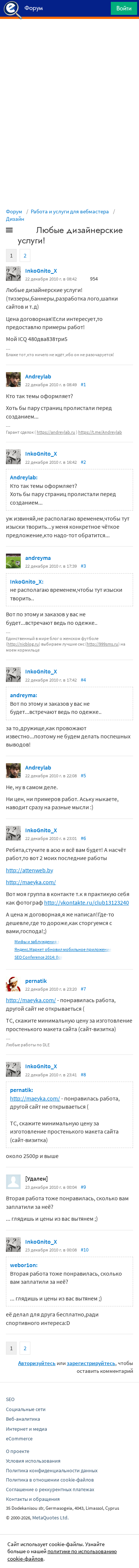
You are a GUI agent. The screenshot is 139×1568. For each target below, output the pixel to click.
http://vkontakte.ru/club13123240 (86, 902)
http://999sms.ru (102, 644)
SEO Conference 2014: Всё (38, 957)
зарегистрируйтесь (91, 1363)
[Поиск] (102, 10)
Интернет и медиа (26, 1429)
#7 (83, 988)
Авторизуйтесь (37, 1363)
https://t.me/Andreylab (100, 432)
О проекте (17, 1451)
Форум (14, 211)
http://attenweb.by (29, 870)
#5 (83, 775)
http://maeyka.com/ (31, 882)
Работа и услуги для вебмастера (70, 211)
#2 (83, 462)
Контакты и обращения (33, 1499)
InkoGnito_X (41, 270)
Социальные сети (26, 1409)
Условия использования (33, 1460)
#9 (83, 1187)
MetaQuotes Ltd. (50, 1517)
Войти (124, 8)
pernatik (36, 980)
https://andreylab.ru (56, 432)
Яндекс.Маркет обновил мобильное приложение (63, 949)
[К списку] (21, 231)
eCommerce (19, 1438)
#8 (83, 1074)
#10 (85, 1249)
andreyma (38, 557)
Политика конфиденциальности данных (51, 1470)
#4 (83, 679)
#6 (83, 838)
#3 (83, 565)
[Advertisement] (69, 37)
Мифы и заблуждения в (37, 941)
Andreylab (38, 376)
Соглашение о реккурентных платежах (50, 1489)
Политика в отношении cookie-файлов (50, 1479)
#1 (83, 384)
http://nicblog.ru (23, 644)
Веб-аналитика (23, 1419)
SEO (10, 1399)
